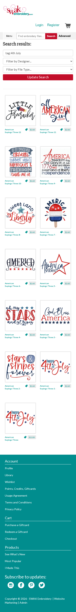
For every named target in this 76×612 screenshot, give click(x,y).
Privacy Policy (13, 509)
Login (39, 24)
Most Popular (13, 561)
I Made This (12, 567)
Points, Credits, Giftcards (20, 488)
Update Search (38, 77)
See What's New (15, 554)
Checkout (11, 538)
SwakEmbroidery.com (32, 11)
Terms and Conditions (18, 502)
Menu (9, 35)
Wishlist (10, 482)
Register (53, 24)
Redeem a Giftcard (16, 531)
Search (51, 36)
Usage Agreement (16, 495)
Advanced (65, 36)
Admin (23, 602)
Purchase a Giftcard (17, 525)
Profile (9, 468)
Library (9, 475)
